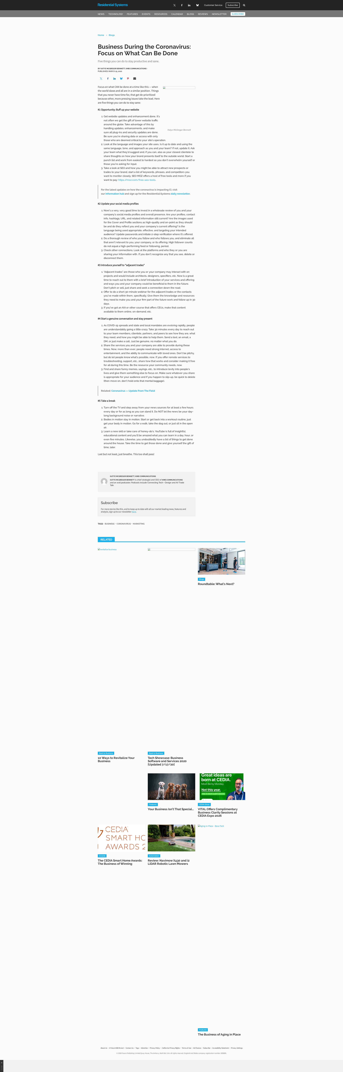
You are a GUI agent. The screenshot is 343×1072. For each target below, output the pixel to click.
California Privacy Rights (171, 1048)
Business (109, 524)
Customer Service (213, 5)
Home (101, 35)
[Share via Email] (134, 78)
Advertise (144, 1048)
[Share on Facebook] (108, 78)
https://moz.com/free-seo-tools (136, 179)
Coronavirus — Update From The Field (133, 390)
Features (132, 14)
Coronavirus (124, 524)
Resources (160, 14)
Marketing (139, 524)
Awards (102, 856)
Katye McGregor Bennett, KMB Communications (133, 476)
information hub (114, 193)
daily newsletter (180, 193)
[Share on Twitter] (101, 78)
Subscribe (233, 5)
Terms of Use (186, 1048)
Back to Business (106, 753)
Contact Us (129, 1048)
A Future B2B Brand (116, 1048)
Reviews (203, 14)
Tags (137, 1048)
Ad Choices (197, 1048)
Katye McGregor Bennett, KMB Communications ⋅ (124, 68)
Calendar (177, 14)
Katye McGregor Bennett (122, 480)
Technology (115, 14)
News (101, 14)
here (134, 511)
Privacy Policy (155, 1048)
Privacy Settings (237, 1048)
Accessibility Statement (220, 1048)
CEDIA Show (204, 804)
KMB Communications (172, 480)
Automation (154, 856)
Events (146, 14)
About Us (104, 1048)
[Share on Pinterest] (128, 78)
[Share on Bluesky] (121, 78)
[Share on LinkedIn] (114, 78)
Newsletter (219, 14)
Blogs (190, 14)
